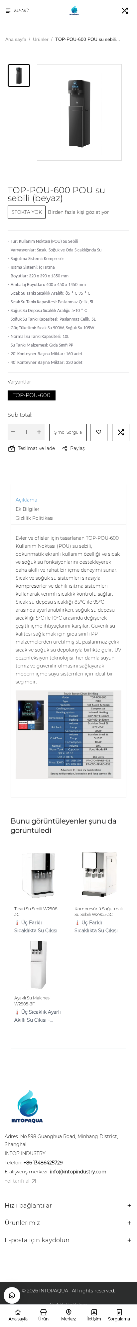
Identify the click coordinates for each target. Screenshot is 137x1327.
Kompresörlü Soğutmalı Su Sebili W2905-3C (98, 911)
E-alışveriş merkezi (55, 1172)
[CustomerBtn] (12, 1295)
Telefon (34, 1163)
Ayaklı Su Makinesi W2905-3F (32, 1000)
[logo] (74, 11)
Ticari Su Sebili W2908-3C (36, 911)
